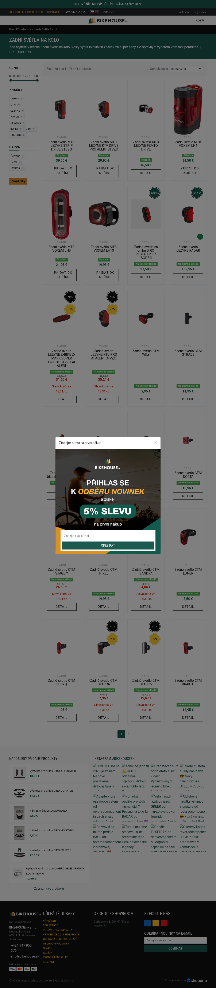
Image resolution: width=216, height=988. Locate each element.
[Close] (155, 443)
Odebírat (108, 545)
